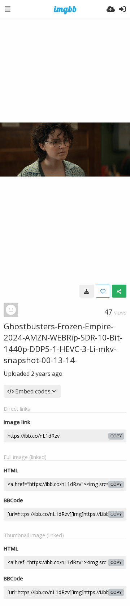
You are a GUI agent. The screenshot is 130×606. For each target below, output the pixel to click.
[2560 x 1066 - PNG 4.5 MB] (86, 291)
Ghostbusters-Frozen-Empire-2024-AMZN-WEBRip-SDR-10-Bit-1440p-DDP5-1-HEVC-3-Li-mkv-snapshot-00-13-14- (63, 343)
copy (116, 436)
